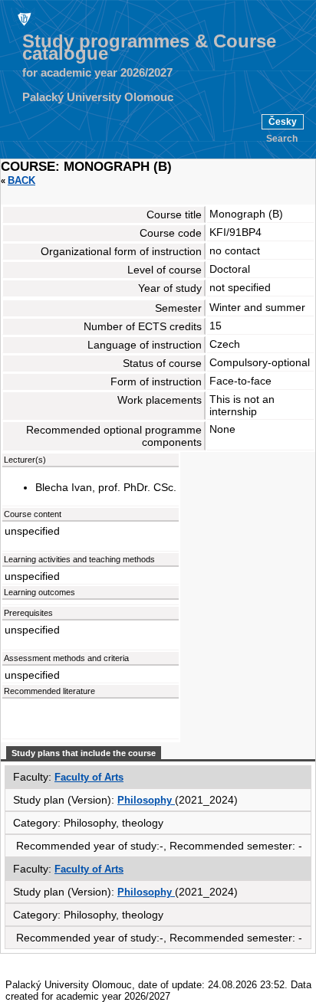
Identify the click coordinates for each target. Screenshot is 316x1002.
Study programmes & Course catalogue (149, 47)
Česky (282, 121)
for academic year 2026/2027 (97, 73)
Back (21, 180)
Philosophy (146, 800)
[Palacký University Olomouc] (23, 18)
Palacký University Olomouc (97, 97)
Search (282, 138)
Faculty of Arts (88, 777)
